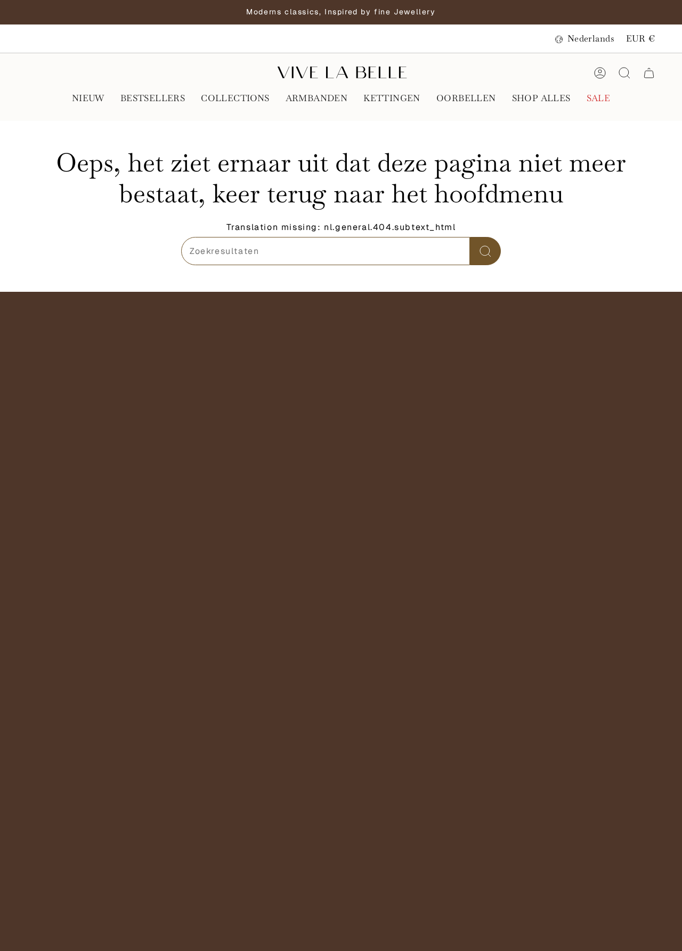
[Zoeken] (485, 251)
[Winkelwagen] (649, 73)
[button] (88, 99)
